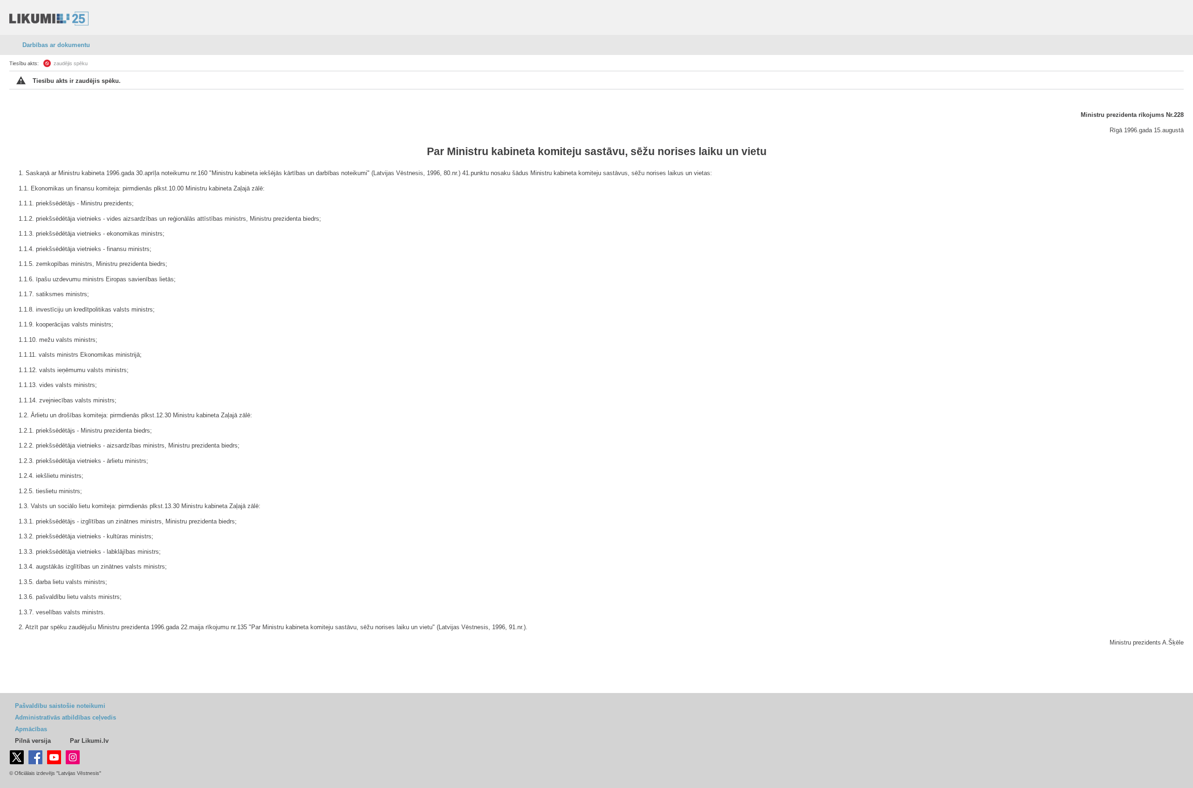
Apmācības (31, 729)
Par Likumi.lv (89, 740)
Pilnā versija (33, 740)
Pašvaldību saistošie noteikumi (60, 705)
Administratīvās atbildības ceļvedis (65, 717)
